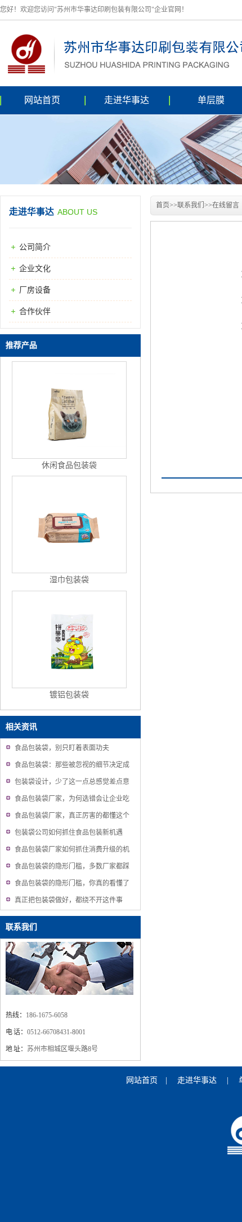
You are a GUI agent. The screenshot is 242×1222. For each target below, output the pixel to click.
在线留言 (225, 205)
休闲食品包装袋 (69, 465)
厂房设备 (35, 290)
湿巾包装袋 (69, 579)
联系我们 (21, 927)
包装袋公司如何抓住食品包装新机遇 (69, 832)
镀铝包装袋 (69, 694)
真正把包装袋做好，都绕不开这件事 (69, 900)
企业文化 (35, 268)
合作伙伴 (35, 311)
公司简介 (35, 247)
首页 (162, 205)
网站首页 (42, 100)
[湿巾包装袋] (69, 570)
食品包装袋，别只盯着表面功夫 (62, 748)
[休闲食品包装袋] (69, 456)
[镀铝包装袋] (69, 685)
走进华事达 (126, 100)
